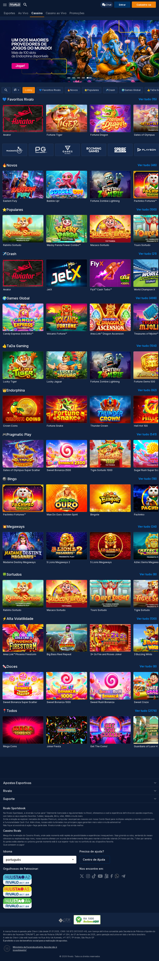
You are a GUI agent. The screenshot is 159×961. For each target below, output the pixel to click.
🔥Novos (72, 90)
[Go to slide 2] (73, 78)
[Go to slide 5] (89, 78)
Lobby (28, 90)
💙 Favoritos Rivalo (50, 90)
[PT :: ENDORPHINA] (79, 51)
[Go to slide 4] (83, 78)
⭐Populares (91, 90)
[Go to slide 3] (78, 78)
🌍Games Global (131, 90)
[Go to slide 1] (68, 78)
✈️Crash (110, 90)
